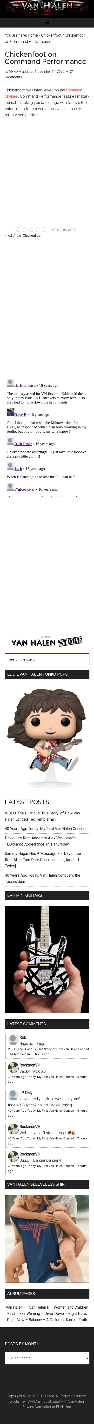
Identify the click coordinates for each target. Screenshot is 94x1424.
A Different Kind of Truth (66, 1319)
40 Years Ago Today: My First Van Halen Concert (45, 828)
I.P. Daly (26, 1092)
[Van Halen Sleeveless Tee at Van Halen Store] (47, 1281)
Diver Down (54, 1313)
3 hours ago (41, 1054)
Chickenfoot (32, 235)
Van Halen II (39, 1307)
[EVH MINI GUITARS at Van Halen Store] (47, 1011)
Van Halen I (15, 1307)
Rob (23, 1037)
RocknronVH (30, 1065)
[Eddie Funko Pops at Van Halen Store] (47, 791)
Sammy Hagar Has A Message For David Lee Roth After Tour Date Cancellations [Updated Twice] (43, 859)
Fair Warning (29, 1313)
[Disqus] (47, 437)
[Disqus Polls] (47, 311)
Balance (35, 1319)
